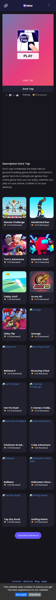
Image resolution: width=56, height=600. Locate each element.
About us (28, 581)
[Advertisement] (28, 131)
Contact (16, 581)
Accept (21, 595)
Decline (34, 595)
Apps (44, 581)
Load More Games (27, 535)
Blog (37, 581)
